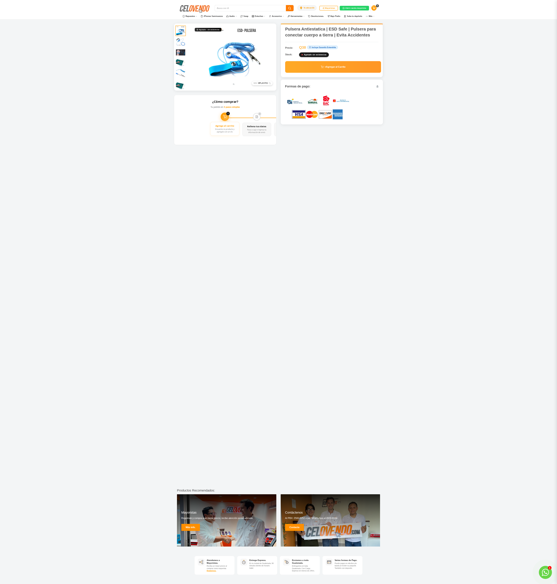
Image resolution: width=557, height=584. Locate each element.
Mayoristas (330, 8)
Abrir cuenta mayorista (355, 8)
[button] (307, 7)
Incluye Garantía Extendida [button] (324, 47)
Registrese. (211, 571)
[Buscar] (290, 8)
